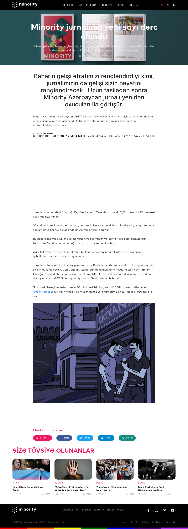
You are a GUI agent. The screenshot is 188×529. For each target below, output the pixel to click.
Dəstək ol (171, 522)
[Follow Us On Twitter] (164, 510)
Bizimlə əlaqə (142, 522)
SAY (80, 5)
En (167, 5)
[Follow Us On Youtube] (173, 510)
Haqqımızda (127, 522)
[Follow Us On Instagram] (156, 510)
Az (162, 5)
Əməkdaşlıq (157, 522)
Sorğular (106, 5)
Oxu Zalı (134, 5)
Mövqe (121, 5)
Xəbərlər (67, 5)
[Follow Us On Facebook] (148, 510)
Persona (91, 5)
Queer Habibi (41, 292)
